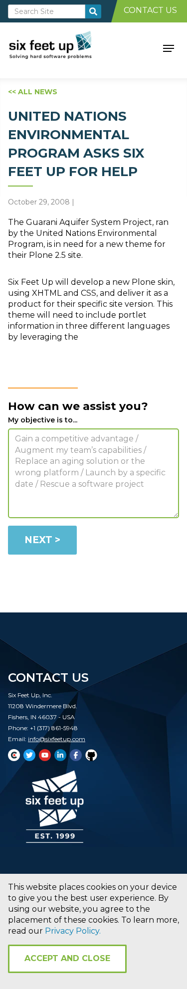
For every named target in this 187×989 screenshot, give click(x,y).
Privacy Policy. (73, 931)
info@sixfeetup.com (56, 739)
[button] (168, 47)
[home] (61, 47)
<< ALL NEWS (32, 91)
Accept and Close (67, 958)
